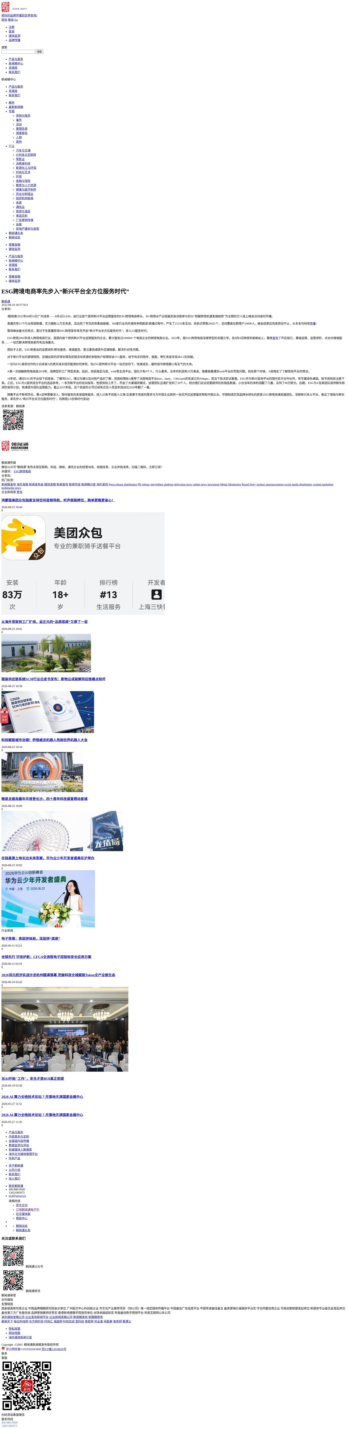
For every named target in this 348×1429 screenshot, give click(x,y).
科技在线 (69, 1321)
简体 (4, 19)
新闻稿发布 (8, 484)
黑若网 (89, 1321)
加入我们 (14, 1178)
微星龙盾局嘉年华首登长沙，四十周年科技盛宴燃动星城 (44, 799)
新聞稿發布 (95, 1317)
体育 (19, 202)
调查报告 (22, 133)
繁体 (11, 19)
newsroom (213, 484)
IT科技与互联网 (26, 154)
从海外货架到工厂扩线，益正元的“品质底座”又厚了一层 (44, 622)
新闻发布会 (36, 484)
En (16, 19)
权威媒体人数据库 (20, 1149)
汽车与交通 (23, 150)
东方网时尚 (36, 1321)
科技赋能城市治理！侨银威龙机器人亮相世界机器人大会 (44, 740)
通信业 (20, 207)
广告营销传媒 (24, 220)
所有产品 (14, 1158)
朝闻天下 (7, 1321)
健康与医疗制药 (26, 189)
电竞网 (117, 1321)
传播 (313, 323)
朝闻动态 (14, 237)
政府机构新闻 (24, 198)
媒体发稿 (50, 484)
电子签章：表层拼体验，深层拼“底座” (30, 938)
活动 (19, 124)
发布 (275, 338)
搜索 (39, 51)
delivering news (183, 484)
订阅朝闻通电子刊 (27, 1209)
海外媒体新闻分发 (20, 1337)
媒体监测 (14, 35)
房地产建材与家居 (27, 228)
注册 (11, 27)
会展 (19, 224)
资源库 (13, 67)
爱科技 (79, 1321)
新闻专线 (74, 484)
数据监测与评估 (19, 1145)
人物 (19, 137)
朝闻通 (5, 301)
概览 (11, 102)
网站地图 (14, 1333)
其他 (19, 141)
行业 (11, 146)
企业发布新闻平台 (37, 1317)
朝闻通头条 (16, 233)
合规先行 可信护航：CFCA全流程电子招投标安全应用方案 (46, 957)
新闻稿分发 (88, 484)
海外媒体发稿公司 (13, 1317)
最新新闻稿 (16, 107)
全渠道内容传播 (19, 1141)
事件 (19, 120)
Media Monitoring (230, 484)
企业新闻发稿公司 (60, 1317)
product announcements (270, 484)
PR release (144, 484)
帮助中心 (22, 1218)
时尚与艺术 (23, 172)
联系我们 (14, 72)
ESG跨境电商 (22, 471)
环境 (19, 176)
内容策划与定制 (19, 1136)
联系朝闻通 (16, 1185)
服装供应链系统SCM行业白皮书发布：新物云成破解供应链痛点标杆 (53, 679)
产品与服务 (16, 59)
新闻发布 (62, 484)
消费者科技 (23, 163)
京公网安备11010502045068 (23, 1349)
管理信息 (22, 128)
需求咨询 (22, 1205)
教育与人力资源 (26, 185)
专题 (11, 111)
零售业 (20, 159)
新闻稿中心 (16, 63)
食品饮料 (22, 215)
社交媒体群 (23, 1214)
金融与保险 (23, 180)
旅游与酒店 (23, 211)
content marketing (323, 484)
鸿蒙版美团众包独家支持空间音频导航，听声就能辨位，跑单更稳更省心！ (58, 500)
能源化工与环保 (26, 167)
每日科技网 (21, 1321)
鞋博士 (127, 1321)
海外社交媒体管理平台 (23, 1154)
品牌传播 (14, 40)
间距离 (108, 1321)
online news (200, 484)
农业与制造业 (24, 194)
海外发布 (102, 484)
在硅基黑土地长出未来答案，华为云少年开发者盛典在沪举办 (47, 858)
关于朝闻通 (16, 1165)
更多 (19, 492)
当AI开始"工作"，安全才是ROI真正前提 (32, 1079)
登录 (11, 31)
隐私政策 (14, 1328)
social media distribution (298, 484)
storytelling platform (161, 484)
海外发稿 (22, 484)
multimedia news (11, 487)
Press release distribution (123, 484)
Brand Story (249, 484)
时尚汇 (48, 1321)
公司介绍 (14, 1170)
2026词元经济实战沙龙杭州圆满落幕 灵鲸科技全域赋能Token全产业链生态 (58, 975)
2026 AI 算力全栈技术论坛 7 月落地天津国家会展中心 (42, 1097)
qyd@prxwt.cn (17, 1195)
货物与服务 (23, 115)
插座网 (58, 1321)
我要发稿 (14, 244)
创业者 (98, 1321)
